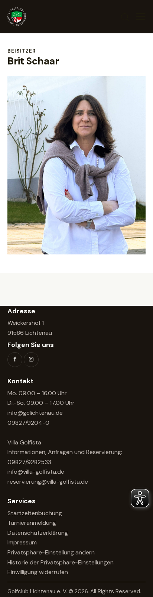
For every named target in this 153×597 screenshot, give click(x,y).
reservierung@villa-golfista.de (47, 482)
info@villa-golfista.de (35, 472)
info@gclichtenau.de (35, 413)
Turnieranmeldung (31, 523)
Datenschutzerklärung (37, 533)
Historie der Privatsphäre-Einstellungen (60, 562)
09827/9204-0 (28, 423)
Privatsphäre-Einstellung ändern (51, 552)
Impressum (22, 542)
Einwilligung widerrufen (37, 572)
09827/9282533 (29, 462)
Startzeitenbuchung (34, 513)
